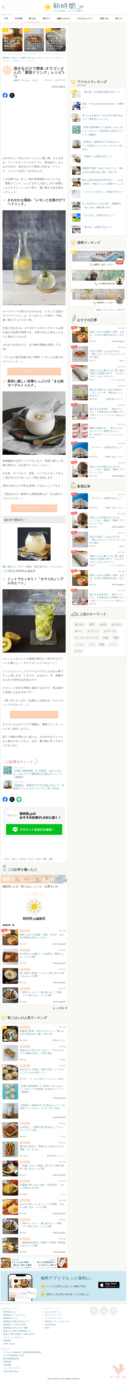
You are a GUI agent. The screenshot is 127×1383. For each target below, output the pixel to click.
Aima (47, 1328)
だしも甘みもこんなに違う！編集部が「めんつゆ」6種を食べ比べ (102, 205)
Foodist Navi (50, 1324)
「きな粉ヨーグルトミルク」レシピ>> (34, 507)
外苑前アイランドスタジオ (56, 1321)
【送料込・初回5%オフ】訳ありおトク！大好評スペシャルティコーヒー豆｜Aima (103, 145)
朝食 (44, 859)
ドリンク (22, 859)
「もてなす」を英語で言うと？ (98, 215)
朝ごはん (79, 624)
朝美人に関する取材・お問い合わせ (19, 1334)
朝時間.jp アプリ (10, 1318)
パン (91, 644)
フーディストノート (54, 1315)
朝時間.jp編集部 (59, 87)
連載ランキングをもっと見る (109, 310)
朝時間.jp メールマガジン (14, 1315)
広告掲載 (7, 1365)
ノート (112, 644)
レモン (38, 859)
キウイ (6, 859)
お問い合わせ (9, 1344)
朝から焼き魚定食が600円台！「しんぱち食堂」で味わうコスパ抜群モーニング (103, 182)
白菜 (105, 637)
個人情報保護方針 (11, 1358)
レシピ (30, 859)
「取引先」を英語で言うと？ (97, 227)
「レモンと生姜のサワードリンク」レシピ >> (34, 371)
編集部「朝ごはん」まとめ (25, 80)
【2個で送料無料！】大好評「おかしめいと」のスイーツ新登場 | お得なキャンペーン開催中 (103, 131)
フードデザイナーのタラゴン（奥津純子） (33, 162)
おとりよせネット (53, 1312)
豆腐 (115, 637)
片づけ (78, 651)
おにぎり (116, 624)
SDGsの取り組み (11, 1371)
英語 (91, 624)
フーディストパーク (54, 1318)
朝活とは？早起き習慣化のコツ (17, 1331)
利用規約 (7, 1340)
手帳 (101, 644)
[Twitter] (12, 97)
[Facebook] (5, 97)
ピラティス (110, 631)
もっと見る (58, 1008)
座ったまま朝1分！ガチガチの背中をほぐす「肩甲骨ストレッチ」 (102, 117)
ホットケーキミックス (86, 637)
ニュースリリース (11, 1368)
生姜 (50, 859)
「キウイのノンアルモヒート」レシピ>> (34, 714)
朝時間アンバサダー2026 (14, 1324)
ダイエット (93, 631)
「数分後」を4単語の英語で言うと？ (101, 92)
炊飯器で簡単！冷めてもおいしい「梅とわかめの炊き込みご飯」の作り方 (100, 170)
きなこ (14, 859)
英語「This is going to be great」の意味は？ (103, 105)
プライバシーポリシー (13, 1337)
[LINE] (19, 801)
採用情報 (7, 1362)
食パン (78, 631)
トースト (79, 644)
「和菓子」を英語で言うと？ (97, 156)
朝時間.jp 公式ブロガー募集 (15, 1328)
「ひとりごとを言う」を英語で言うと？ (103, 191)
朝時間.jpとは (9, 1312)
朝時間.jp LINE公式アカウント (16, 1321)
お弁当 (102, 624)
